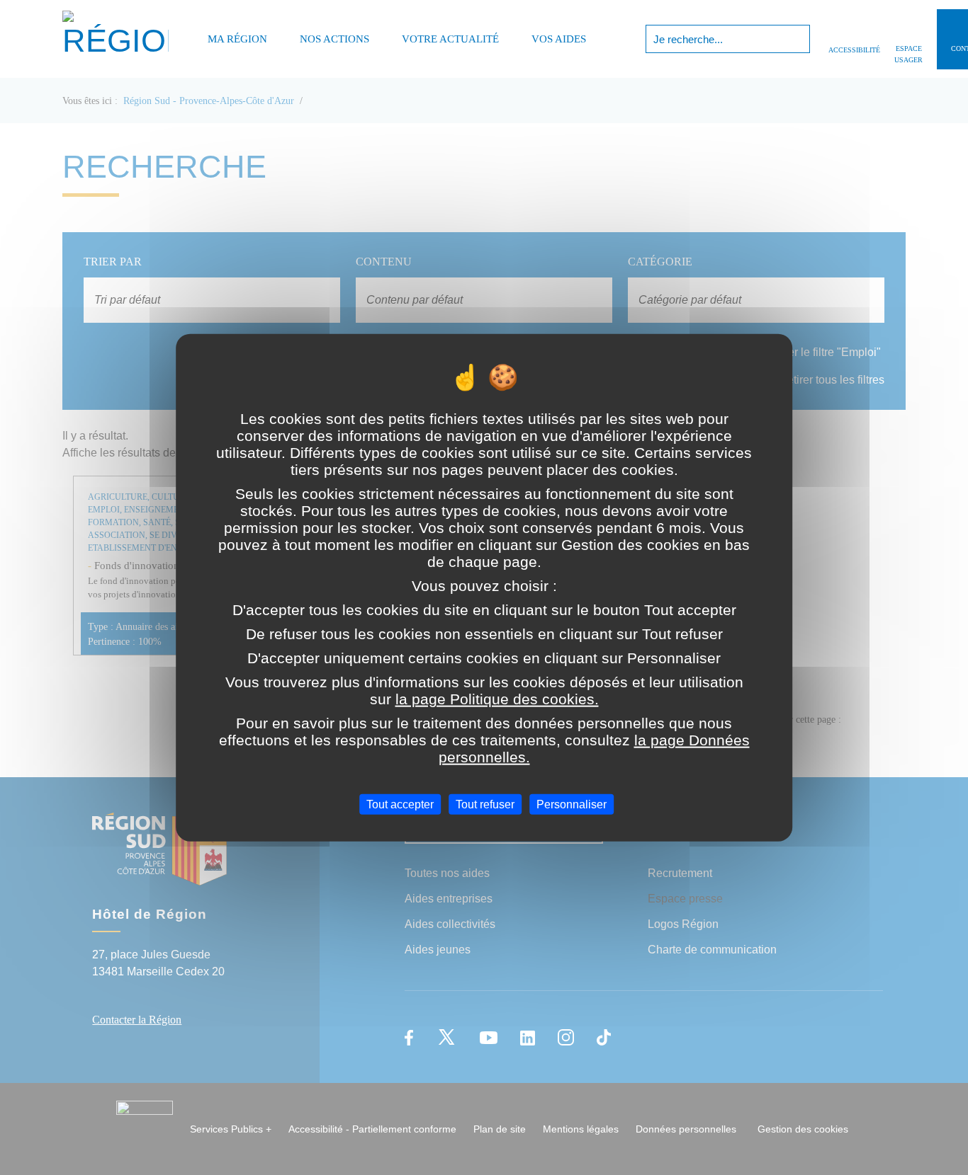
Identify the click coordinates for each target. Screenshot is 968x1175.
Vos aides (558, 39)
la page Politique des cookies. (497, 698)
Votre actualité (450, 39)
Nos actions (334, 39)
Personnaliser (571, 804)
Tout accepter (400, 804)
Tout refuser (485, 804)
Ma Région (237, 39)
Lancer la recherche (797, 39)
